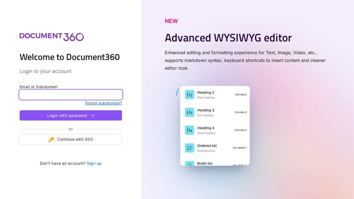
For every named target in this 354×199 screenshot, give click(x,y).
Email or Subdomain (39, 86)
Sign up (94, 163)
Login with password (67, 115)
